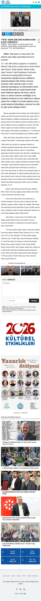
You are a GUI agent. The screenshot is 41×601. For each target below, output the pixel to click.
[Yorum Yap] (22, 34)
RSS (24, 576)
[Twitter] (7, 34)
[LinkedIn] (11, 34)
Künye (13, 576)
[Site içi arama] (24, 589)
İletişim (19, 576)
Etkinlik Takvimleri (32, 576)
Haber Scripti (19, 594)
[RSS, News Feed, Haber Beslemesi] (20, 589)
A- (39, 42)
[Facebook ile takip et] (17, 589)
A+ (39, 40)
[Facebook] (3, 34)
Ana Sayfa (6, 576)
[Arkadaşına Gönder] (14, 34)
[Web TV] (36, 2)
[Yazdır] (18, 34)
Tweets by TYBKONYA (20, 413)
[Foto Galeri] (39, 2)
